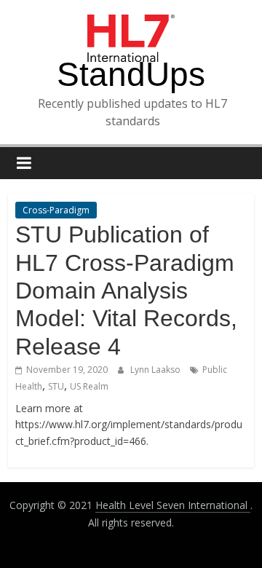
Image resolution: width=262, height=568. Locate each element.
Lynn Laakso (156, 369)
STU (56, 386)
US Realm (89, 386)
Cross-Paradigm (56, 210)
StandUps (131, 74)
